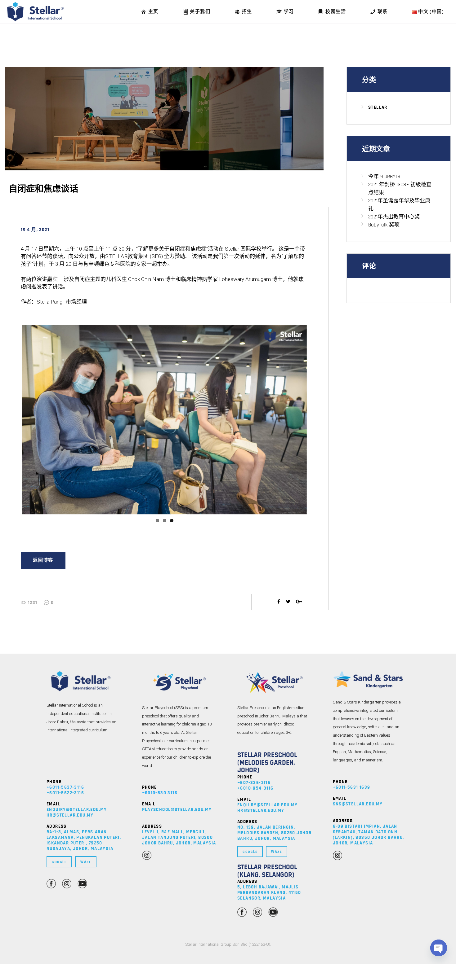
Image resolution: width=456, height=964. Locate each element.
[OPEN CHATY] (438, 948)
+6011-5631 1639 (351, 787)
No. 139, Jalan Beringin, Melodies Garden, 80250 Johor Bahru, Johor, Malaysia (274, 833)
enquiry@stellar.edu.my (77, 809)
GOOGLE (59, 862)
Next (316, 420)
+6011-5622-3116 (65, 793)
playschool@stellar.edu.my (177, 809)
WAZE (85, 862)
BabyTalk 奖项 (384, 224)
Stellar (377, 107)
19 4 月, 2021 (35, 229)
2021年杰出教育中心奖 (394, 216)
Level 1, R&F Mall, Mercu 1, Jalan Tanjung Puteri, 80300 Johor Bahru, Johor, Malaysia (179, 837)
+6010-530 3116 (160, 793)
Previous (13, 420)
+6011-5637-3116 (65, 787)
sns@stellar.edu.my (358, 804)
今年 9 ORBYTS (384, 176)
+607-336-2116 (253, 782)
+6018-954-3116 (255, 788)
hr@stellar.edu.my (70, 815)
